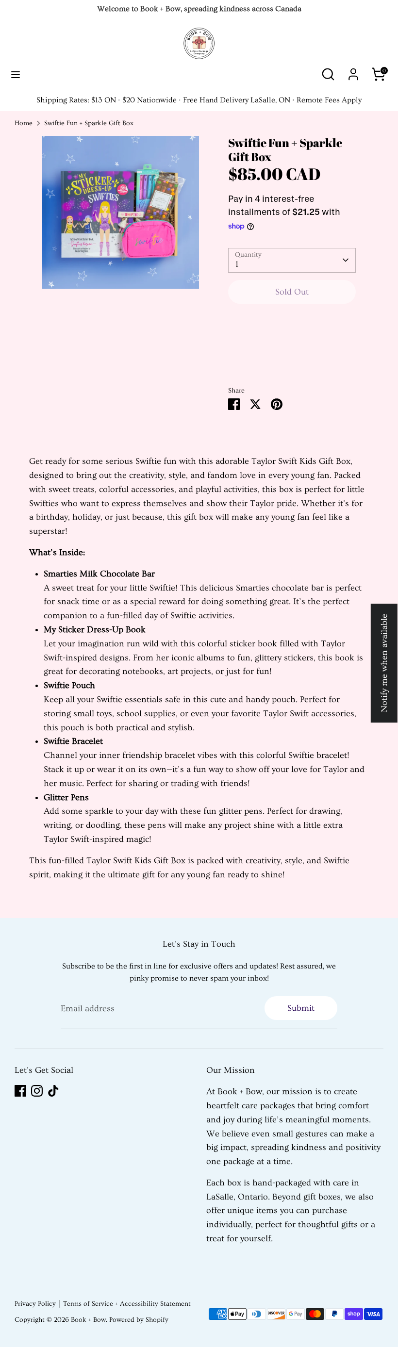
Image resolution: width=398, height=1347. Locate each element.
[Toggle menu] (15, 74)
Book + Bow (88, 1320)
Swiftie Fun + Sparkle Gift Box (88, 123)
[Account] (353, 71)
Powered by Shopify (138, 1320)
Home (24, 123)
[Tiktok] (53, 1091)
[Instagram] (37, 1091)
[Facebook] (20, 1091)
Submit (301, 1008)
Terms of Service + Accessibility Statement (127, 1304)
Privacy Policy (35, 1304)
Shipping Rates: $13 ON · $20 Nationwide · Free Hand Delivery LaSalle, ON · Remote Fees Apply (199, 100)
